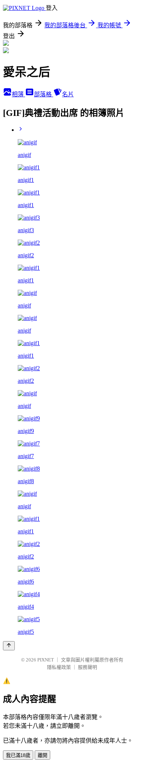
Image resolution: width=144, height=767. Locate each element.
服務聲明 (87, 667)
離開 (42, 755)
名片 (68, 94)
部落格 (43, 94)
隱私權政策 (59, 667)
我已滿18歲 (18, 755)
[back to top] (9, 645)
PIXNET (45, 660)
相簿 (18, 94)
